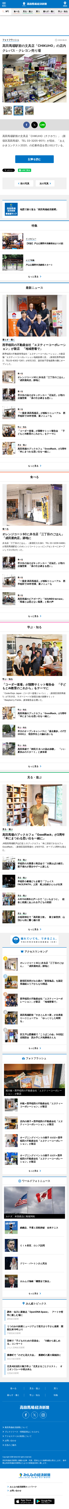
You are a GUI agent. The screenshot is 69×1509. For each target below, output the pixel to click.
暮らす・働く (49, 11)
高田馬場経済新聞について (16, 1427)
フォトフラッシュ (10, 39)
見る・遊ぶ (28, 11)
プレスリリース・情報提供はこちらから (22, 1431)
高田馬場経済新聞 (34, 4)
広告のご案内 (10, 1445)
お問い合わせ (10, 1440)
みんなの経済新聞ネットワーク (34, 1475)
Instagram (43, 1415)
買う (38, 11)
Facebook (25, 1415)
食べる (17, 11)
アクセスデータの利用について (18, 1436)
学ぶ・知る (63, 11)
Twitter (34, 1415)
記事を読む (34, 159)
